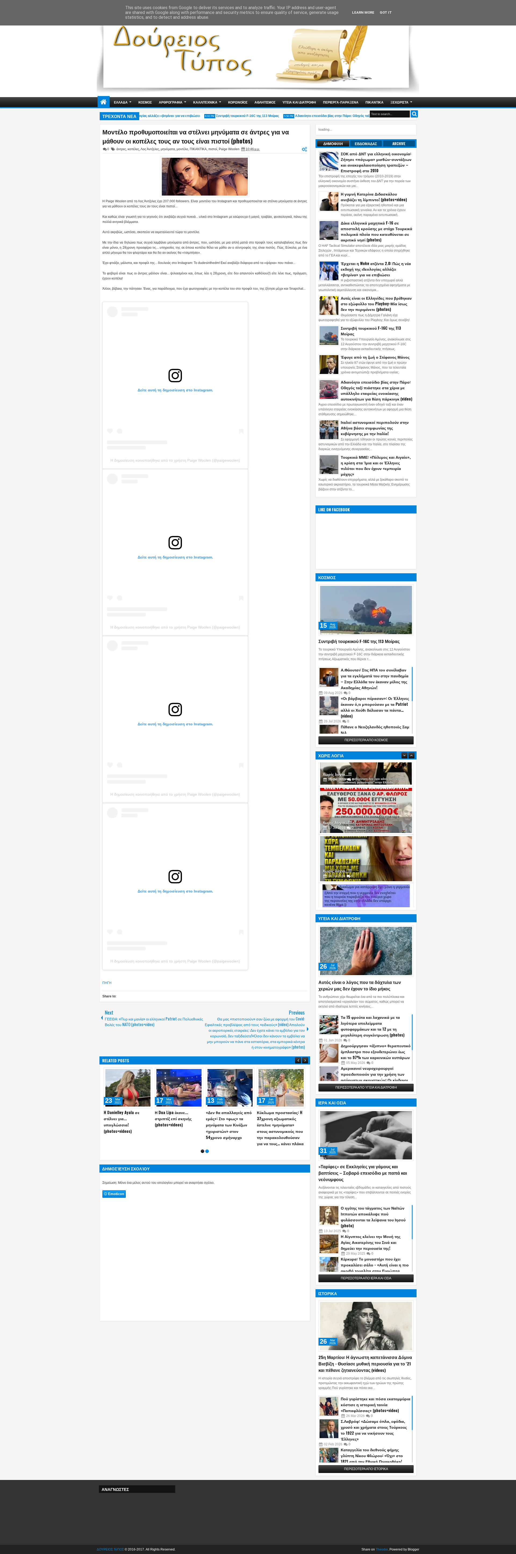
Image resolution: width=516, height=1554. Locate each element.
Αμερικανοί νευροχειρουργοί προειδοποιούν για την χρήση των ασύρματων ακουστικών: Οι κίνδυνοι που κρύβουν (374, 1077)
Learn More (363, 12)
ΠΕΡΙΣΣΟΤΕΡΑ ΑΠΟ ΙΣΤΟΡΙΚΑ (366, 1469)
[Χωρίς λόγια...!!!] (366, 783)
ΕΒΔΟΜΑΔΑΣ (366, 143)
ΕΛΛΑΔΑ (121, 102)
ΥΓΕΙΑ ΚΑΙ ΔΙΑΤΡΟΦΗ (299, 102)
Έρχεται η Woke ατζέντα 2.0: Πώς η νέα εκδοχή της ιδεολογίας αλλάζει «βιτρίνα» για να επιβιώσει (376, 268)
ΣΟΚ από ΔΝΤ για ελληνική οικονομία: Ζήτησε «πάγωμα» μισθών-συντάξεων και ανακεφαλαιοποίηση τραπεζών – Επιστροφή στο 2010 (376, 162)
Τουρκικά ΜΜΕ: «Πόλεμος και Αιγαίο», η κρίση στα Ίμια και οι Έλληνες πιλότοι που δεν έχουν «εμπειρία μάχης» (376, 465)
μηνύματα (168, 149)
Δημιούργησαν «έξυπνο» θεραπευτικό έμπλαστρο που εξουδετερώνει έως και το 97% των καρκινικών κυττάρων (376, 1051)
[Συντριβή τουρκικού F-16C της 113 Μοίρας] (366, 610)
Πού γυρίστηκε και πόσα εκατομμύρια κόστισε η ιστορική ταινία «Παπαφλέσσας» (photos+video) (375, 1404)
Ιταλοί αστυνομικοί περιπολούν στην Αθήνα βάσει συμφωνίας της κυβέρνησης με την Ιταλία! (375, 427)
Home (104, 102)
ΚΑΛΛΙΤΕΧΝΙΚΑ (205, 102)
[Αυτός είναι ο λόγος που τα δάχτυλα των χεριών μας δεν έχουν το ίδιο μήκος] (366, 951)
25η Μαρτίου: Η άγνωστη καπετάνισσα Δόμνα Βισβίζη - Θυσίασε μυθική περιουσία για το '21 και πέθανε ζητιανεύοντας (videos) (365, 1363)
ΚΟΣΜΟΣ (145, 102)
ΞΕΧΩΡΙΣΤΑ (399, 102)
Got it (386, 12)
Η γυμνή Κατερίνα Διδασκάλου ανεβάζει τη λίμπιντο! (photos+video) (374, 196)
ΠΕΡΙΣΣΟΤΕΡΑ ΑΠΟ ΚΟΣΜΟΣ (366, 740)
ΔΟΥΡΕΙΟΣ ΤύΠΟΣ (110, 1549)
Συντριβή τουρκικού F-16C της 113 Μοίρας (228, 116)
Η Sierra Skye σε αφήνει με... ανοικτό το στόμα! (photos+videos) (278, 1118)
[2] (207, 1157)
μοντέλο (182, 149)
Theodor (382, 1549)
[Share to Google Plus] (146, 1072)
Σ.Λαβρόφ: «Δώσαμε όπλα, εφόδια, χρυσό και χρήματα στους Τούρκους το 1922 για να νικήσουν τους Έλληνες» (374, 1430)
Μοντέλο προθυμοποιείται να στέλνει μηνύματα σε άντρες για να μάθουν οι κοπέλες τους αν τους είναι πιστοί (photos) (195, 136)
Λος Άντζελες (150, 149)
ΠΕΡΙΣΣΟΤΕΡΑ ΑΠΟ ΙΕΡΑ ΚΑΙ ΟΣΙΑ (366, 1278)
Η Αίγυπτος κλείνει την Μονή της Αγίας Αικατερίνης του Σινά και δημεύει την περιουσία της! (370, 1242)
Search (414, 113)
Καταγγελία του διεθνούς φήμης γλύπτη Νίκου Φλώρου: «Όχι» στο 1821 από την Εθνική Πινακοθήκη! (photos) (372, 1458)
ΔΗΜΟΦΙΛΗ (333, 143)
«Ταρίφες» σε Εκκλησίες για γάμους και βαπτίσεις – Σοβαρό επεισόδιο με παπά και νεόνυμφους (362, 1172)
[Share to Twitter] (140, 1072)
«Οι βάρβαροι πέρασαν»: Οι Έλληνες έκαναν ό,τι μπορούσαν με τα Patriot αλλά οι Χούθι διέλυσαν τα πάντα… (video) (375, 707)
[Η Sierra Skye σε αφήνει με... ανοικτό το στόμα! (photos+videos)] (281, 1088)
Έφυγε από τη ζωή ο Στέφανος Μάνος (375, 357)
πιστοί (212, 149)
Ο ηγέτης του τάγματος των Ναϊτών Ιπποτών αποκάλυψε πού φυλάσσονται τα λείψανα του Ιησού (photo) (373, 1216)
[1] (202, 1157)
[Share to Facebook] (134, 1072)
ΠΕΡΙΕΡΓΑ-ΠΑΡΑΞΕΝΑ (341, 102)
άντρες (121, 149)
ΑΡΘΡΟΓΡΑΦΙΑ (170, 102)
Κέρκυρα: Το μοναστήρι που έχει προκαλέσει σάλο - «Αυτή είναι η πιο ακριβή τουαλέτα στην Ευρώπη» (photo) (375, 1267)
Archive (399, 143)
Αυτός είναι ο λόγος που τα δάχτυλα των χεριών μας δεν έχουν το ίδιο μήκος (359, 985)
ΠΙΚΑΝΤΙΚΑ (375, 102)
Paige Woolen (229, 149)
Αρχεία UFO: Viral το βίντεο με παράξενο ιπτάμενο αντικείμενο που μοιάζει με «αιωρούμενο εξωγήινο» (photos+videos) (128, 1125)
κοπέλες (133, 149)
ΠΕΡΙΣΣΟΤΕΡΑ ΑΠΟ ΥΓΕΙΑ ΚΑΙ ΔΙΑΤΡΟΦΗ (366, 1087)
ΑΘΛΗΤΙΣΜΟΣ (265, 102)
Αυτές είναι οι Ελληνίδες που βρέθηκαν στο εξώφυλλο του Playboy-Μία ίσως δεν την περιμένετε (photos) (376, 303)
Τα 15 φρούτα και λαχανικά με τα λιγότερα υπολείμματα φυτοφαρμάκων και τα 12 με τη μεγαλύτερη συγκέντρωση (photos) (372, 1026)
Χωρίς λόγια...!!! (337, 795)
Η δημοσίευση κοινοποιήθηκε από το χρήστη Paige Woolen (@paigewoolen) (175, 460)
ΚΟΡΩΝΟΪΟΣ (238, 102)
